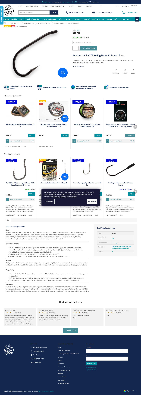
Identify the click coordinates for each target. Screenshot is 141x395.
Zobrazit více (70, 330)
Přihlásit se (91, 363)
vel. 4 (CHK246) (21, 215)
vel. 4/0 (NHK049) (111, 215)
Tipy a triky (61, 380)
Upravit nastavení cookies (46, 391)
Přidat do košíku (90, 48)
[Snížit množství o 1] (79, 49)
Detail (31, 135)
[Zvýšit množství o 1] (79, 47)
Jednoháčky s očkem (122, 248)
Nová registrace (91, 367)
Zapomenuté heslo (91, 369)
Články (80, 6)
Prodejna (89, 6)
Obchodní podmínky (32, 6)
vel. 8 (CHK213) (87, 215)
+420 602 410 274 (38, 351)
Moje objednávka (63, 383)
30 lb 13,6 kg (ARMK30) (13, 146)
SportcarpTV (37, 362)
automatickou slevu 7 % (69, 2)
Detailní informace (78, 66)
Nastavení (49, 201)
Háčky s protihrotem (118, 246)
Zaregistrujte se (47, 2)
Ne (113, 238)
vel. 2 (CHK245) (10, 215)
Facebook (36, 355)
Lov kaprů (115, 243)
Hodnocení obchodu (70, 301)
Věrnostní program (64, 370)
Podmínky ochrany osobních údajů (65, 196)
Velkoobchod (62, 377)
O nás (20, 6)
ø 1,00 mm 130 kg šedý (46, 146)
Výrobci (71, 6)
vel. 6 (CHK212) (76, 215)
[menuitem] (6, 19)
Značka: (22, 26)
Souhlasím (92, 201)
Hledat (54, 12)
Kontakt (60, 373)
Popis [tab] (7, 220)
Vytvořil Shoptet (132, 391)
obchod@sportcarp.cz (40, 347)
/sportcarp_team (38, 358)
